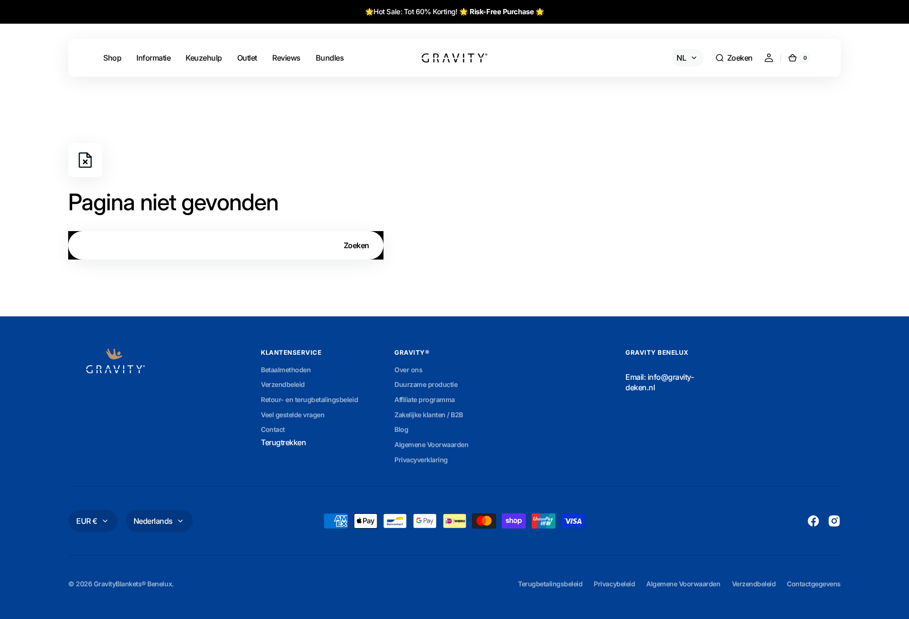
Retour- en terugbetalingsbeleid (309, 399)
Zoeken (356, 245)
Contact (273, 429)
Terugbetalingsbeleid (550, 584)
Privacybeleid (614, 584)
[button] (734, 57)
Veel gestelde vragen (292, 415)
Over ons (408, 370)
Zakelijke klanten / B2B (428, 415)
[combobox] (225, 245)
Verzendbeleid (283, 384)
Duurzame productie (425, 384)
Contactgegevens (814, 584)
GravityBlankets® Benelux (133, 584)
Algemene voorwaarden (683, 584)
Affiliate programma (424, 399)
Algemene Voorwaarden (431, 444)
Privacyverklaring (421, 460)
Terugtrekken (283, 442)
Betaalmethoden (286, 370)
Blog (401, 429)
